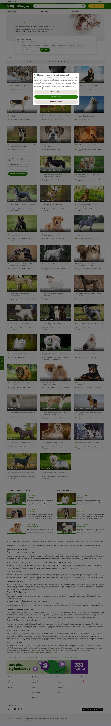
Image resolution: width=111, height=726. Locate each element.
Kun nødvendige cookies (56, 101)
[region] (56, 89)
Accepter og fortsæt (56, 96)
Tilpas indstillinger (56, 92)
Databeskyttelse (38, 88)
